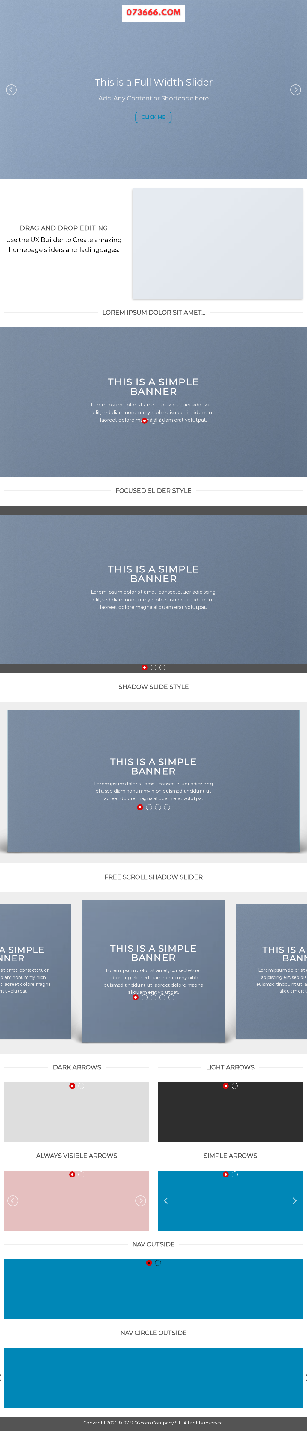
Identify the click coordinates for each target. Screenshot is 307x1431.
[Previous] (11, 90)
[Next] (295, 90)
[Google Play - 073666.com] (153, 13)
